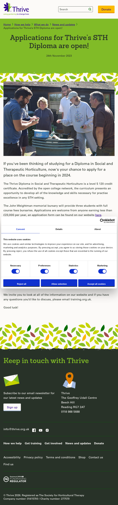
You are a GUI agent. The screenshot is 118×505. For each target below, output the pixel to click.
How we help (22, 24)
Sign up (12, 407)
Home (7, 24)
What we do (41, 24)
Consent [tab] (20, 229)
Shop (81, 457)
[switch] (44, 271)
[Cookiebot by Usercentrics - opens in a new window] (102, 221)
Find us (8, 464)
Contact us (96, 457)
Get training (33, 443)
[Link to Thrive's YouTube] (40, 429)
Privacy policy (33, 457)
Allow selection (59, 284)
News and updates (63, 24)
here (98, 215)
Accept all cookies (96, 284)
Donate (106, 9)
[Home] (16, 8)
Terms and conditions (60, 457)
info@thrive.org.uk (16, 429)
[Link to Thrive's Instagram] (47, 429)
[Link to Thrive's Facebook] (34, 429)
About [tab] (97, 229)
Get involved (53, 443)
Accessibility (12, 457)
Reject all (21, 284)
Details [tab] (59, 229)
